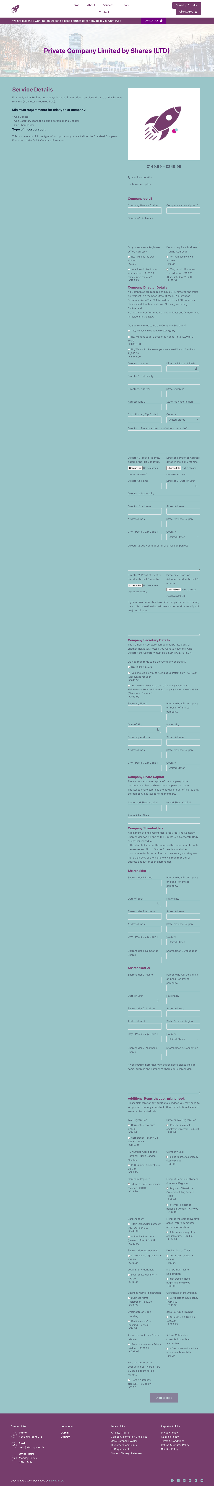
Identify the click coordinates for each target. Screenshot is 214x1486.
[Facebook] (172, 1480)
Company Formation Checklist (129, 1436)
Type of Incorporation (140, 177)
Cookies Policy (170, 1436)
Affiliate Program (121, 1432)
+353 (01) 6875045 (30, 1436)
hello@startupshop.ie (31, 1447)
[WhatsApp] (196, 1480)
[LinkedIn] (184, 1480)
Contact (104, 12)
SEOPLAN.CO (56, 1480)
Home (75, 5)
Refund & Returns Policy (175, 1445)
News (125, 5)
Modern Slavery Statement (127, 1453)
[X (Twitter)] (178, 1480)
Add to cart (164, 1397)
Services (108, 5)
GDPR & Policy (169, 1449)
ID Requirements (120, 1449)
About (91, 5)
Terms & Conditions (172, 1440)
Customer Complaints (124, 1445)
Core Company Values (124, 1440)
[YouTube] (202, 1480)
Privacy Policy (169, 1432)
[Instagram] (190, 1480)
